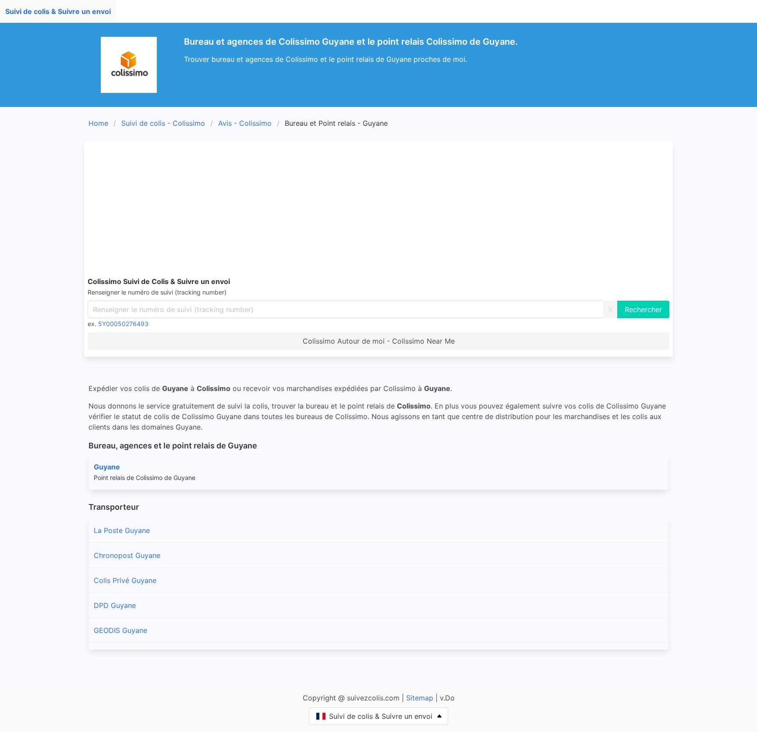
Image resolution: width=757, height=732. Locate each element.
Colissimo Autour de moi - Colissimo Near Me (379, 341)
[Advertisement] (378, 210)
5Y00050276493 (123, 323)
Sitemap (419, 697)
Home (98, 123)
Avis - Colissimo (245, 123)
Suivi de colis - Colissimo (163, 123)
